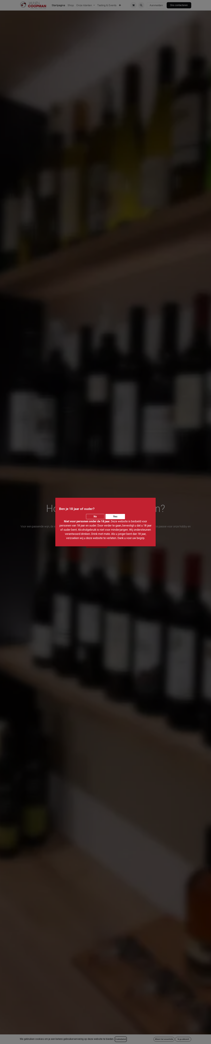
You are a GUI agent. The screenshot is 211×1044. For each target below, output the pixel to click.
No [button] (95, 516)
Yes (115, 516)
